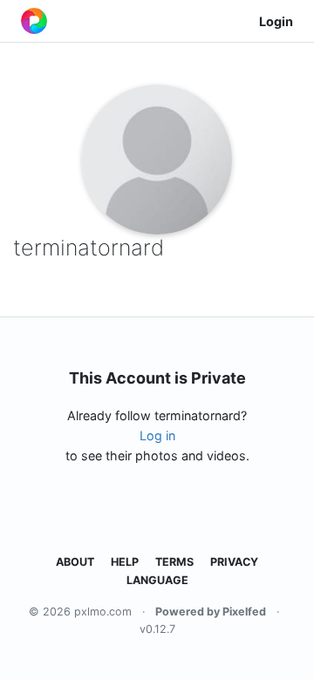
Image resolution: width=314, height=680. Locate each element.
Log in (157, 435)
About (75, 561)
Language (157, 580)
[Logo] (34, 20)
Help (125, 561)
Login (276, 21)
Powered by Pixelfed (210, 611)
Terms (174, 561)
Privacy (234, 561)
